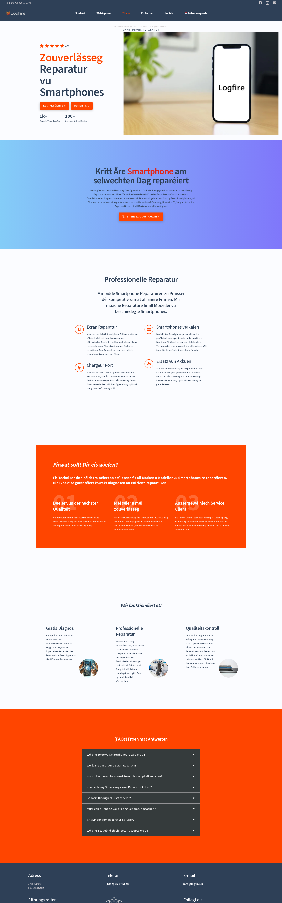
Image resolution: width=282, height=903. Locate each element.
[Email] (274, 3)
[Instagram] (267, 3)
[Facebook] (260, 3)
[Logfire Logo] (15, 13)
